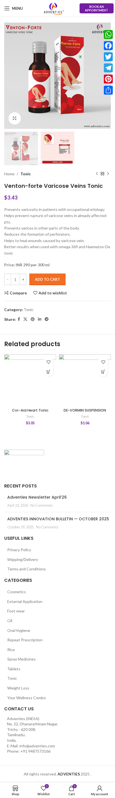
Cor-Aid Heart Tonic (30, 410)
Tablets (13, 668)
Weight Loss (18, 688)
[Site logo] (54, 8)
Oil (9, 620)
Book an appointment (96, 8)
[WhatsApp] (108, 34)
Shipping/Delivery (22, 559)
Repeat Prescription (24, 639)
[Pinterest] (108, 79)
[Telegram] (108, 67)
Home (9, 173)
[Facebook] (108, 45)
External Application (24, 601)
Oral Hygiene (18, 630)
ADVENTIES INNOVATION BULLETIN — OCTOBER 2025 (58, 519)
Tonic (25, 173)
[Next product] (108, 174)
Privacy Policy (19, 549)
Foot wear (16, 611)
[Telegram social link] (46, 319)
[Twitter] (108, 56)
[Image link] (24, 462)
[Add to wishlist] (48, 362)
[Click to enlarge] (14, 118)
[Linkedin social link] (39, 319)
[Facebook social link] (19, 319)
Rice (11, 649)
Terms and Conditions (26, 569)
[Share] (108, 90)
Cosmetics (16, 591)
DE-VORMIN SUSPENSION (85, 410)
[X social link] (25, 319)
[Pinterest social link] (32, 319)
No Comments (41, 505)
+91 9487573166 (35, 751)
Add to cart (47, 279)
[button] (48, 371)
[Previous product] (97, 174)
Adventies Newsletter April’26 (37, 497)
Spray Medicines (21, 659)
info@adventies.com (37, 745)
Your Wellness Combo (26, 697)
